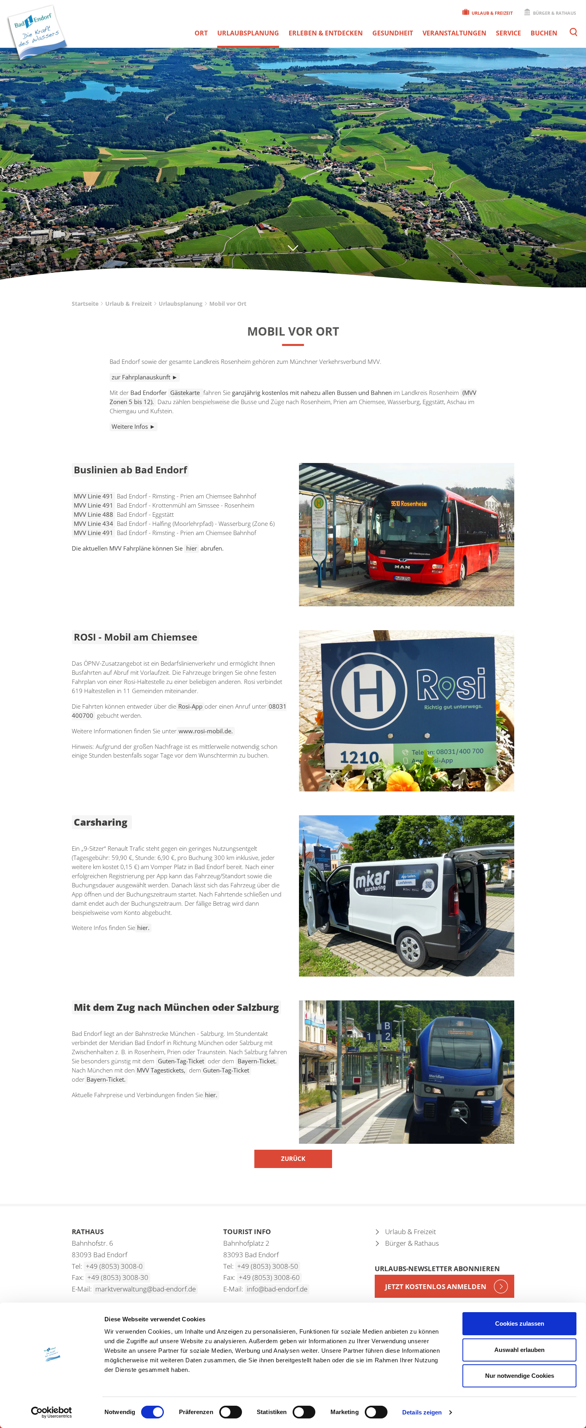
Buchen (544, 33)
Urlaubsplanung (248, 33)
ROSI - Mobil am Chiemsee (135, 636)
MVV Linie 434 (93, 523)
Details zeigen (422, 1412)
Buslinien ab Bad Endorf (130, 469)
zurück (293, 1158)
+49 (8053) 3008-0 (114, 1266)
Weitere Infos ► (133, 426)
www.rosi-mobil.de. (206, 731)
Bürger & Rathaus (554, 13)
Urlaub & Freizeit (491, 13)
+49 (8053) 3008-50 (267, 1266)
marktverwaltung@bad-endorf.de (145, 1288)
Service (508, 33)
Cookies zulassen (519, 1323)
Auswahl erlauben (519, 1349)
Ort (201, 33)
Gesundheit (392, 33)
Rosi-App (190, 706)
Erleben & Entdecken (326, 33)
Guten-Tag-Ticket (181, 1061)
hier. (143, 928)
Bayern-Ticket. (257, 1061)
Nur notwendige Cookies (519, 1375)
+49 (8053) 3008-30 (117, 1277)
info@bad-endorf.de (277, 1288)
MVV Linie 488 (93, 514)
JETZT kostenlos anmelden (435, 1286)
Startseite (85, 303)
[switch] (230, 1412)
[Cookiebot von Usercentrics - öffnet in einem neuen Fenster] (52, 1412)
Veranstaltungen (454, 33)
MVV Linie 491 (93, 533)
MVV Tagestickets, (161, 1070)
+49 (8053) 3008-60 (269, 1277)
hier (191, 548)
